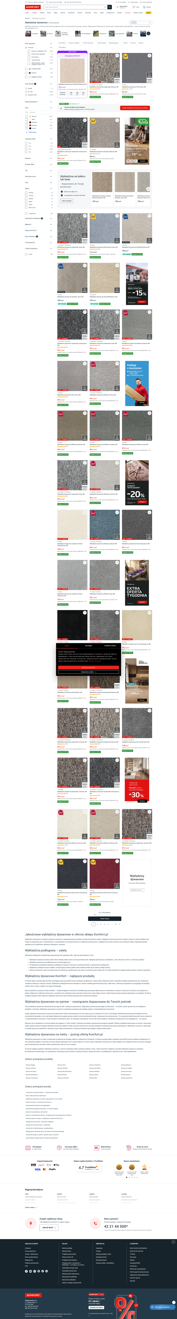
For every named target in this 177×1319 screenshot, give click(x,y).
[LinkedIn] (46, 1271)
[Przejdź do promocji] (163, 1307)
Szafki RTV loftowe (30, 1203)
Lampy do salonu (30, 1200)
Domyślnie (134, 23)
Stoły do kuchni (61, 1197)
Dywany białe (93, 1078)
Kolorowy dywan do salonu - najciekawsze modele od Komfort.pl (44, 1118)
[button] (122, 7)
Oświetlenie (71, 12)
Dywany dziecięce (94, 1071)
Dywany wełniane (31, 1068)
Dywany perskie (62, 1074)
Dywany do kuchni (126, 1071)
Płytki (27, 12)
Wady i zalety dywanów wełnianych (36, 1095)
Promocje (127, 12)
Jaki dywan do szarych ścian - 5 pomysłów (38, 1125)
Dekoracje (88, 12)
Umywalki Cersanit (126, 1203)
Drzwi (95, 12)
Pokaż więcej (104, 919)
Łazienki (34, 12)
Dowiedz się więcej (95, 661)
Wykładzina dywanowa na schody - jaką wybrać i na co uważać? (44, 1099)
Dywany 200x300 (63, 1068)
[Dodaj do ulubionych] (117, 55)
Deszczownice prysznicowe (129, 1200)
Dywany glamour (126, 1065)
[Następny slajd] (148, 189)
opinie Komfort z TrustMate (91, 1161)
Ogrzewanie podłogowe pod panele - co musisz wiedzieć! (42, 1108)
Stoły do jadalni (93, 1197)
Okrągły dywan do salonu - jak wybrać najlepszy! (40, 1121)
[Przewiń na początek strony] (173, 1242)
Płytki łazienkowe (126, 1197)
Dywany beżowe (125, 1074)
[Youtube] (30, 1271)
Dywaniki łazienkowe (32, 1074)
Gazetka (119, 12)
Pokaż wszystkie (67, 201)
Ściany (49, 12)
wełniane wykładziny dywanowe (52, 996)
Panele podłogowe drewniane (33, 1197)
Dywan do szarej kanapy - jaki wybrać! (37, 1112)
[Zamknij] (174, 1302)
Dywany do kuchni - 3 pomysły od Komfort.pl (38, 1102)
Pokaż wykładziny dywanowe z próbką (135, 108)
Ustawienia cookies (87, 672)
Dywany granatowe (126, 1078)
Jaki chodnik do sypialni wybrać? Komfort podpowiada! (42, 1138)
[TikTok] (42, 1271)
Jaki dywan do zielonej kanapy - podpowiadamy (39, 1128)
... (112, 924)
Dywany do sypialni (126, 1068)
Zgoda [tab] (67, 645)
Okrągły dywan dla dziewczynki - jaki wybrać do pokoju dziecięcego (45, 1131)
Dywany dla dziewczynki (64, 1071)
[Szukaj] (109, 7)
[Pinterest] (39, 1271)
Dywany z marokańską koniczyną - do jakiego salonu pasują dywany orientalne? (49, 1115)
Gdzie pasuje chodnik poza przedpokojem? (38, 1105)
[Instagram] (34, 1271)
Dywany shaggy (30, 1065)
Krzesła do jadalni (94, 1200)
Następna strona (136, 890)
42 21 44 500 (122, 2)
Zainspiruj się (110, 12)
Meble (55, 12)
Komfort (27, 18)
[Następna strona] (119, 924)
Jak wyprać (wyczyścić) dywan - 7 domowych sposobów (42, 1092)
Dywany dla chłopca (95, 1068)
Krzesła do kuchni (62, 1200)
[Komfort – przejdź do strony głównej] (33, 1295)
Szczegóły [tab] (88, 645)
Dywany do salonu (31, 1071)
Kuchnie (62, 12)
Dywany (79, 12)
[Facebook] (26, 1271)
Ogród (102, 12)
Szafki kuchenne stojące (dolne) (66, 1203)
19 (116, 924)
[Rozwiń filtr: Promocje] (51, 47)
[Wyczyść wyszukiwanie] (105, 7)
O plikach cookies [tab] (110, 645)
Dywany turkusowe (94, 1065)
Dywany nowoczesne (32, 1078)
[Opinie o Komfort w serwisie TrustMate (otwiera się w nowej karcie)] (88, 1168)
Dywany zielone (93, 1074)
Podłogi (42, 12)
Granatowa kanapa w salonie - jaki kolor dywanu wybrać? (42, 1134)
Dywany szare (62, 1065)
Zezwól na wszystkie (88, 667)
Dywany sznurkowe (63, 1078)
